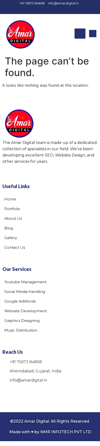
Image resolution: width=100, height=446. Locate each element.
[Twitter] (51, 9)
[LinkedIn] (59, 9)
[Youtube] (7, 391)
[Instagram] (42, 9)
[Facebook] (34, 9)
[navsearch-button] (92, 33)
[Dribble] (68, 9)
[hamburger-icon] (80, 33)
